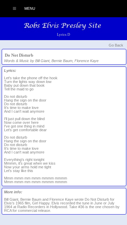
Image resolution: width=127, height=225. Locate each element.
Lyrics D (63, 34)
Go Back (116, 45)
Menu (29, 8)
